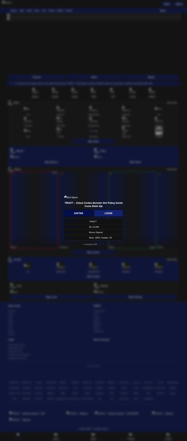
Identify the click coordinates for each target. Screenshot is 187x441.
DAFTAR (78, 213)
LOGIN (108, 213)
